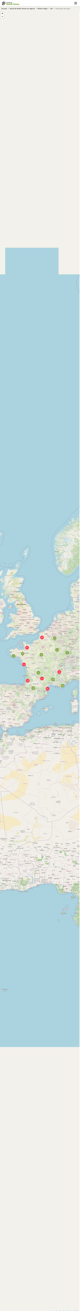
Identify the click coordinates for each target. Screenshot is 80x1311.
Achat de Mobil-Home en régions (22, 8)
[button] (40, 653)
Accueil (4, 8)
